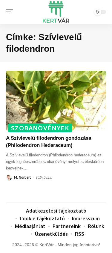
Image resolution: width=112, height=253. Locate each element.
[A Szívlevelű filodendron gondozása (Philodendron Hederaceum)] (56, 101)
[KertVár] (56, 12)
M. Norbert (22, 177)
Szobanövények (40, 128)
